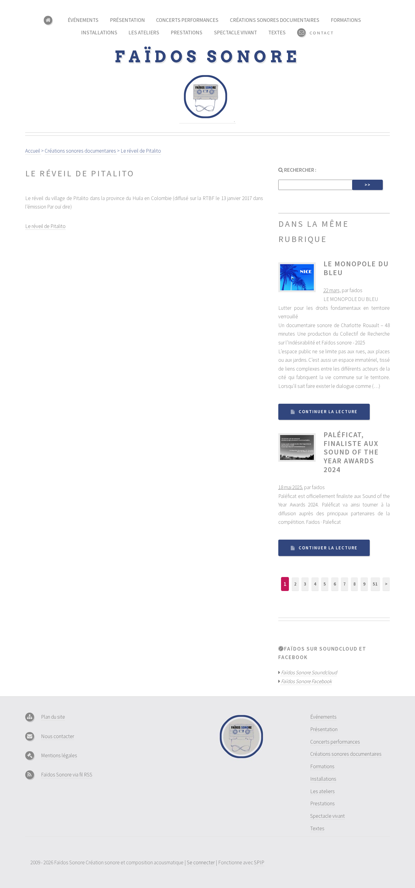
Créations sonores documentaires (274, 20)
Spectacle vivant (235, 32)
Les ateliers (144, 32)
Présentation (127, 20)
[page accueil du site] (50, 20)
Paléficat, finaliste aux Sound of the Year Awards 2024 (351, 452)
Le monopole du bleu (356, 268)
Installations (99, 32)
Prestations (186, 32)
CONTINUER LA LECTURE (328, 411)
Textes (277, 32)
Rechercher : (299, 170)
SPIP (259, 862)
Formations (346, 20)
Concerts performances (187, 20)
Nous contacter (57, 736)
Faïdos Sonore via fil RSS (66, 774)
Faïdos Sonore (207, 56)
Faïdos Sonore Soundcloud (308, 672)
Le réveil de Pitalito (45, 226)
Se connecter (201, 862)
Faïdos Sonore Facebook (306, 681)
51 (375, 584)
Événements (83, 20)
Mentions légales (59, 755)
